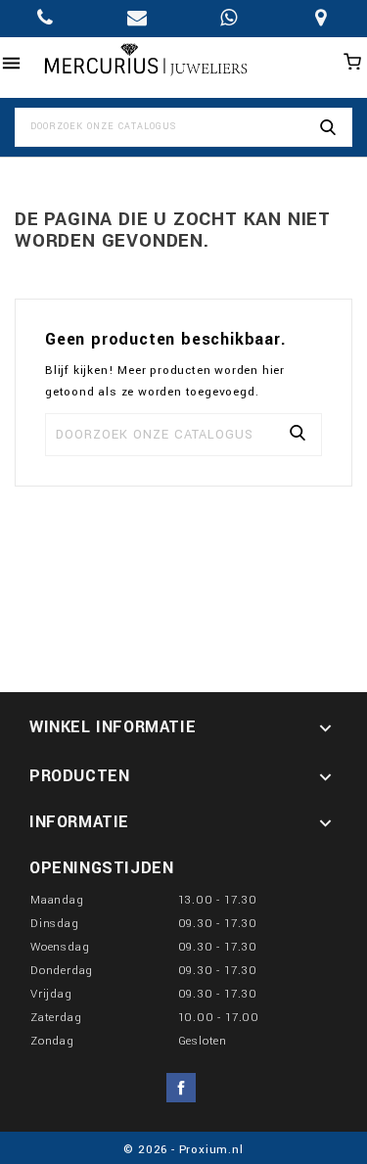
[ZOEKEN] (327, 127)
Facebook (181, 1087)
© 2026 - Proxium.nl (183, 1149)
